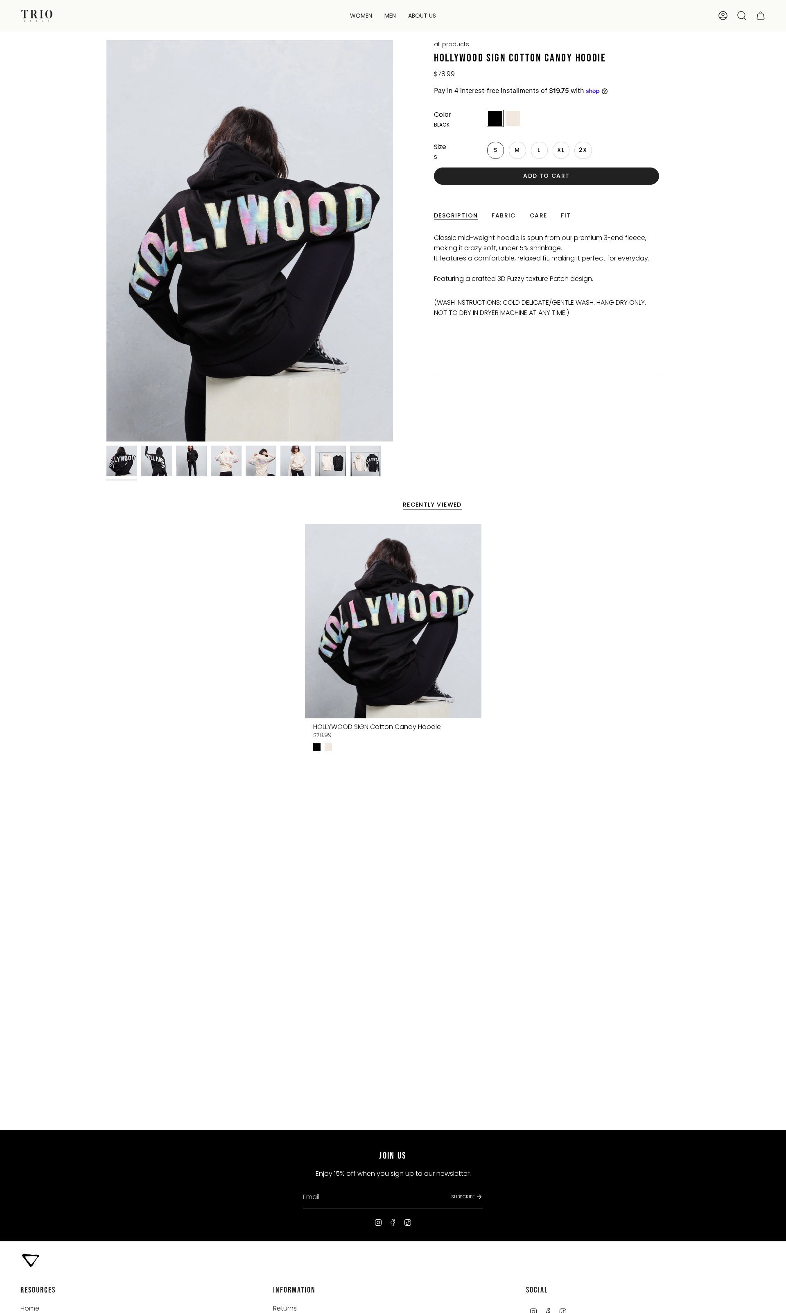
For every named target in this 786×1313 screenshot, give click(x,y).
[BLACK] (317, 747)
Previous (106, 241)
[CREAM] (328, 747)
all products (451, 44)
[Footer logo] (30, 1260)
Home (29, 1308)
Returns (285, 1308)
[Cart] (760, 16)
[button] (361, 15)
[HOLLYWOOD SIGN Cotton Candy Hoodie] (393, 621)
